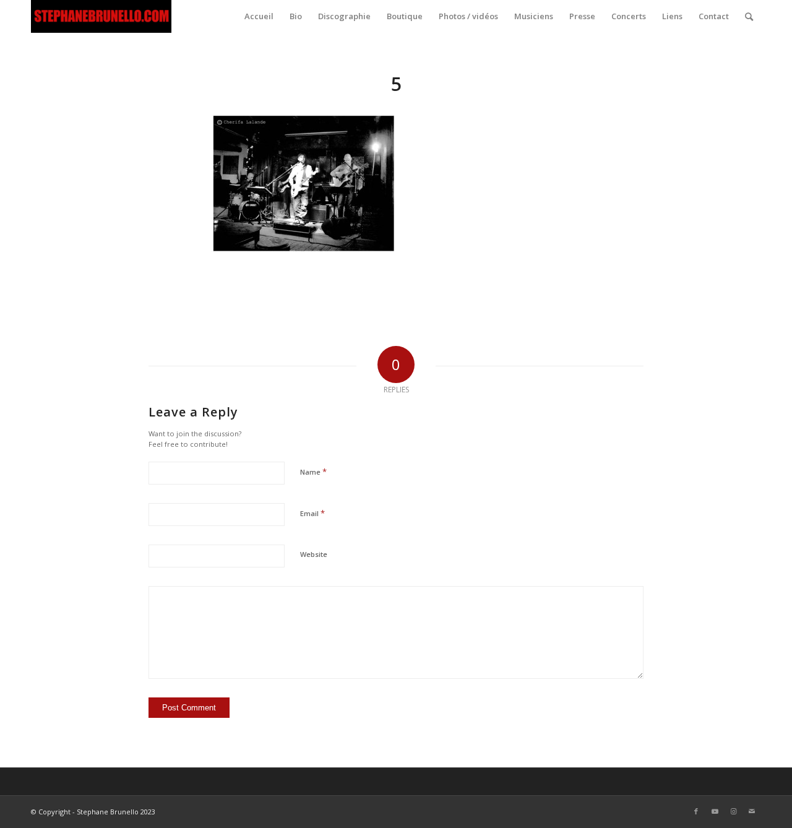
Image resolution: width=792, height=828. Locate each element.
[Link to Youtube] (714, 811)
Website (313, 554)
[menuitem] (259, 16)
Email (312, 513)
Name (313, 471)
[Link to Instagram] (733, 811)
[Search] (749, 16)
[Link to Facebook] (696, 811)
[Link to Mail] (751, 811)
